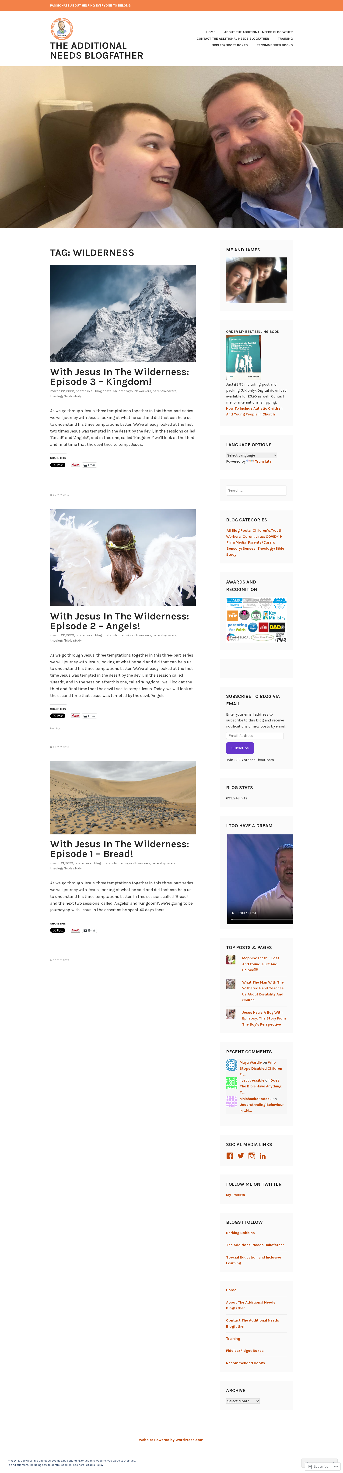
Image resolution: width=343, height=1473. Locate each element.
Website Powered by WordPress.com (171, 1440)
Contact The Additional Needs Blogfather (233, 39)
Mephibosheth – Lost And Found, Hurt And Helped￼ (260, 964)
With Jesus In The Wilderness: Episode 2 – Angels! (119, 621)
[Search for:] (256, 490)
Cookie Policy (94, 1464)
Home (210, 32)
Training (285, 39)
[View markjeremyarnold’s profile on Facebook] (230, 1156)
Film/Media (236, 542)
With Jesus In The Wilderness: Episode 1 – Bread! (119, 849)
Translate (263, 461)
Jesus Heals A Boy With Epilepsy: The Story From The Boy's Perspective (264, 1018)
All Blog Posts (101, 391)
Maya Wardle (251, 1062)
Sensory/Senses (241, 548)
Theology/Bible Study (66, 396)
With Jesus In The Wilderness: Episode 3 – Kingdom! (119, 376)
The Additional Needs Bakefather (255, 1245)
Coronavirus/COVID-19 (262, 536)
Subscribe (240, 748)
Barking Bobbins (240, 1232)
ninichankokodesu (256, 1099)
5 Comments (60, 495)
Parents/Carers (164, 391)
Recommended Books (275, 45)
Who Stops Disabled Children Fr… (261, 1068)
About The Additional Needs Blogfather (258, 32)
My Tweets (235, 1194)
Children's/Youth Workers (132, 391)
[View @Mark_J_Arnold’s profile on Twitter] (241, 1156)
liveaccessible (252, 1080)
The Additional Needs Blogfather (97, 50)
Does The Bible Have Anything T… (260, 1086)
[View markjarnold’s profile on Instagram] (252, 1156)
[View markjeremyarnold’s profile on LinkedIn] (263, 1156)
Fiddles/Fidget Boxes (229, 45)
